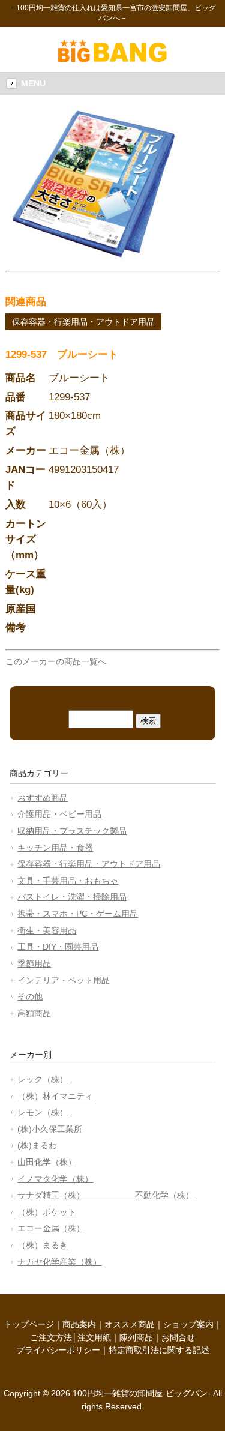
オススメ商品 (129, 1324)
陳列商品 (136, 1337)
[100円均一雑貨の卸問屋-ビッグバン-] (112, 59)
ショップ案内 (188, 1324)
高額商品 (34, 1013)
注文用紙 (94, 1337)
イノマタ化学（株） (55, 1179)
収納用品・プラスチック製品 (72, 831)
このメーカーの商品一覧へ (55, 661)
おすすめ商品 (42, 798)
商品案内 (79, 1324)
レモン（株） (42, 1112)
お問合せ (178, 1337)
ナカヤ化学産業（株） (59, 1262)
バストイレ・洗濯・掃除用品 (72, 897)
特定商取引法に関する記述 (159, 1350)
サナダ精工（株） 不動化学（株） (105, 1195)
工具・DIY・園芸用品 (57, 946)
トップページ (29, 1324)
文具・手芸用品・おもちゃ (67, 880)
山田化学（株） (46, 1162)
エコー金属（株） (51, 1228)
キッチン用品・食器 (55, 847)
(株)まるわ (37, 1145)
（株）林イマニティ (55, 1096)
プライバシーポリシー (58, 1350)
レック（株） (42, 1079)
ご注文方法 (51, 1337)
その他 (30, 996)
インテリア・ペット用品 (63, 980)
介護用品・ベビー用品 (59, 814)
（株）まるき (42, 1245)
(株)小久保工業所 (49, 1129)
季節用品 (34, 963)
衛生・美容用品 (46, 930)
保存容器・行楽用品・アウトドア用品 (83, 322)
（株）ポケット (46, 1212)
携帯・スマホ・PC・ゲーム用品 (77, 913)
